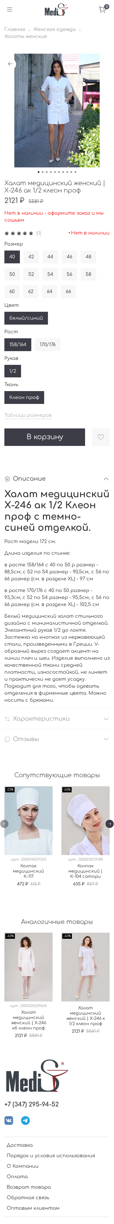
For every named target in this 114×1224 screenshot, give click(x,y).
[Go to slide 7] (63, 172)
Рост (11, 332)
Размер (13, 244)
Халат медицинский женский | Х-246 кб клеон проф (28, 1020)
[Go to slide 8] (67, 172)
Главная (14, 29)
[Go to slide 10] (75, 172)
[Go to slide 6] (59, 172)
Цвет (11, 305)
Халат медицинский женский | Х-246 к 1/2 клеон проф (85, 1016)
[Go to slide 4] (51, 172)
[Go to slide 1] (38, 172)
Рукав (11, 358)
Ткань (11, 384)
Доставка (20, 1145)
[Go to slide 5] (55, 172)
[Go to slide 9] (71, 172)
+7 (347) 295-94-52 (31, 1104)
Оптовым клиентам (33, 1208)
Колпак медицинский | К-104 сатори (85, 870)
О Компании (23, 1166)
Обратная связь (28, 1197)
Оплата (17, 1176)
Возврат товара (29, 1187)
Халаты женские (25, 36)
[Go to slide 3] (47, 172)
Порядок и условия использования (51, 1155)
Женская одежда (54, 29)
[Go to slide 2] (43, 172)
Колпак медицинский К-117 (28, 870)
